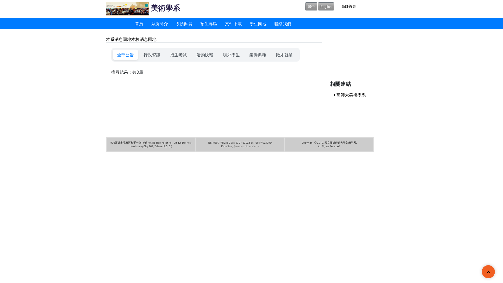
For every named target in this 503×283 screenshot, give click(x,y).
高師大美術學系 (351, 94)
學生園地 (258, 23)
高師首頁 (348, 6)
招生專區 (208, 23)
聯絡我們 (282, 23)
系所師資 (184, 23)
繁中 (311, 6)
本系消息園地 (118, 39)
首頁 (139, 23)
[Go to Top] (488, 272)
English (326, 6)
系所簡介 (159, 23)
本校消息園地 (143, 39)
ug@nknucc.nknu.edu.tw (244, 146)
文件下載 (233, 23)
